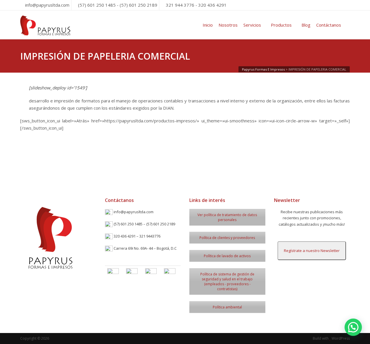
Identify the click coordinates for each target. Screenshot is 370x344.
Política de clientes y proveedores (227, 237)
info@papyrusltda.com (47, 5)
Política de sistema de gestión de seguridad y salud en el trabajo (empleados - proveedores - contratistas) (227, 281)
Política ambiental (227, 307)
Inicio (208, 25)
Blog (305, 25)
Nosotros (228, 25)
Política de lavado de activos (227, 255)
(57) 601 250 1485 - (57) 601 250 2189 (117, 5)
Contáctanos (328, 25)
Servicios (252, 25)
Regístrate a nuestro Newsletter (312, 250)
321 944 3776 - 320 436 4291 (196, 5)
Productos (281, 25)
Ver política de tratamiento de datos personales (227, 217)
